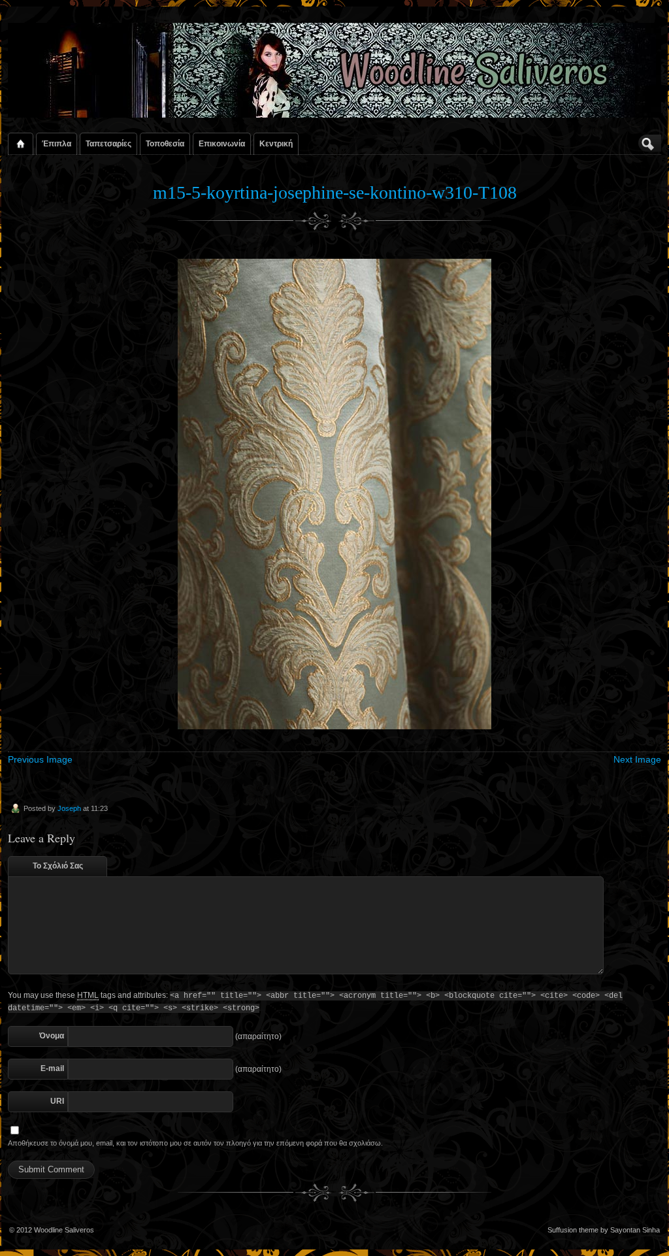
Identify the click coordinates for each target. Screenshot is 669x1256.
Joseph (69, 808)
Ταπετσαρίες (108, 143)
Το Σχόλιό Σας (58, 865)
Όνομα (51, 1035)
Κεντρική (276, 143)
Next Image (637, 759)
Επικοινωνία (222, 143)
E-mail (52, 1068)
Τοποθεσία (165, 143)
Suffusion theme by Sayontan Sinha (603, 1230)
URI (57, 1101)
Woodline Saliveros (64, 1230)
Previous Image (40, 759)
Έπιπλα (56, 143)
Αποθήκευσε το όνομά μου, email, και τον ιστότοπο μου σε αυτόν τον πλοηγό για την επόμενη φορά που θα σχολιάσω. (195, 1143)
